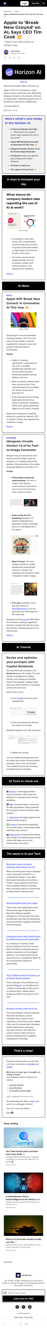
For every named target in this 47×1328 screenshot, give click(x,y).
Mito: (11, 804)
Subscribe (35, 3)
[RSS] (29, 1307)
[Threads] (23, 1307)
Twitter (9, 1067)
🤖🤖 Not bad (15, 1088)
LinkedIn (31, 1064)
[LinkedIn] (17, 1307)
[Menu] (43, 3)
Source (9, 274)
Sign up (23, 82)
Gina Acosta (15, 51)
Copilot (20, 698)
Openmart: (14, 817)
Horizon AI (7, 11)
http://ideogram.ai (20, 609)
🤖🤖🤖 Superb (16, 1085)
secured (26, 619)
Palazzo (18, 985)
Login (24, 3)
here (33, 1101)
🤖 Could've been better (20, 1091)
